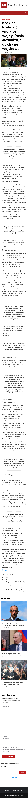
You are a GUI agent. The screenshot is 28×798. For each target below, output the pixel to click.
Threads (14, 778)
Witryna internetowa (5, 737)
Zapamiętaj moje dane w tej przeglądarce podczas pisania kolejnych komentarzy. (14, 749)
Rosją (9, 574)
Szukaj (3, 766)
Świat (4, 19)
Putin (6, 574)
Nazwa (4, 728)
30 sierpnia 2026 (6, 627)
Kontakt (7, 790)
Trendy (7, 19)
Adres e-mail (18, 729)
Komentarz (5, 706)
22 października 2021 (8, 52)
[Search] (25, 12)
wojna (12, 574)
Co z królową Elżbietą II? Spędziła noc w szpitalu (15, 590)
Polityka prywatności (16, 790)
